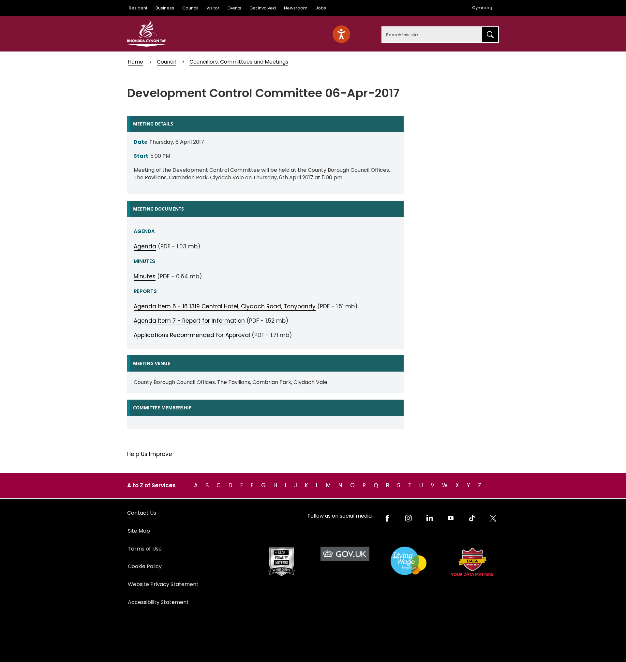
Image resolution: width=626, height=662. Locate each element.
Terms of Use (145, 548)
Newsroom (295, 8)
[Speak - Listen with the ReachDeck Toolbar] (341, 34)
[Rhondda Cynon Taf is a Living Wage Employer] (408, 561)
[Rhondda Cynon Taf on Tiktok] (472, 518)
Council (190, 8)
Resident (138, 8)
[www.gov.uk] (281, 562)
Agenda (145, 246)
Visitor (212, 8)
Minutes (145, 276)
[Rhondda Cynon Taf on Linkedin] (429, 518)
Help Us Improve (149, 454)
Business (165, 8)
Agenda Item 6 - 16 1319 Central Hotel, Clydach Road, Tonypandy (225, 306)
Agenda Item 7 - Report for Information (189, 321)
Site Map (139, 531)
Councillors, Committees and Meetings (238, 62)
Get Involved (262, 8)
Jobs (321, 8)
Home (135, 62)
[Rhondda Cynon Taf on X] (493, 518)
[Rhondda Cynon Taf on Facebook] (387, 518)
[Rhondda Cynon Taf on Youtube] (450, 518)
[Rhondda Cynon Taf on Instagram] (408, 518)
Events (234, 8)
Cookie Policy (145, 566)
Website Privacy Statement (163, 584)
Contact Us (141, 513)
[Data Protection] (472, 562)
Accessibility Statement (158, 602)
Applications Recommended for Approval (192, 335)
